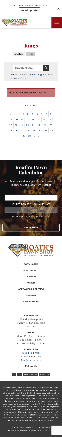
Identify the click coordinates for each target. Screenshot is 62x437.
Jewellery (18, 54)
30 (40, 130)
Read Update (29, 10)
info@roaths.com (31, 360)
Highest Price (45, 74)
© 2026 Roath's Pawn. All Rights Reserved (31, 428)
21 (33, 124)
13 (33, 119)
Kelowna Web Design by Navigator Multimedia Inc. (30, 430)
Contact (31, 295)
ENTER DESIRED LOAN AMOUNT (31, 204)
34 (29, 135)
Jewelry (31, 276)
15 (44, 119)
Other (31, 283)
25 (10, 130)
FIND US (45, 374)
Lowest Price (18, 78)
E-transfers (31, 301)
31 (46, 130)
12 (27, 119)
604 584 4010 (32, 352)
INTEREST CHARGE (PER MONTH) (31, 216)
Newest (23, 74)
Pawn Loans (31, 264)
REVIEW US (32, 374)
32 (51, 130)
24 (51, 124)
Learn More (31, 227)
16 (50, 119)
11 (22, 119)
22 (39, 124)
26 (16, 130)
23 (45, 124)
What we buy (31, 270)
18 (16, 124)
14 (38, 119)
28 (28, 130)
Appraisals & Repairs (31, 289)
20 (27, 124)
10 (16, 119)
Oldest (32, 74)
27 (22, 130)
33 (23, 135)
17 (10, 124)
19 (22, 124)
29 (34, 130)
